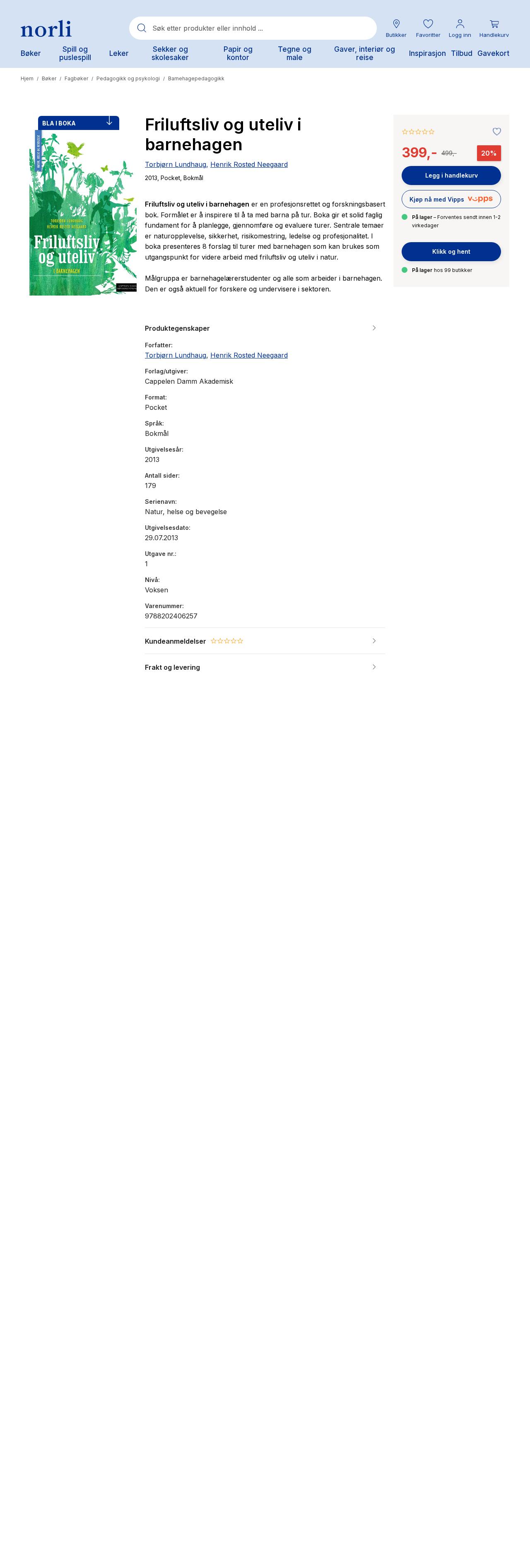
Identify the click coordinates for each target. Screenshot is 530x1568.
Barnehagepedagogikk (196, 78)
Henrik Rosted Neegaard (249, 164)
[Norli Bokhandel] (46, 28)
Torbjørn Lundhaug (175, 164)
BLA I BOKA (59, 123)
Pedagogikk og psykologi (128, 78)
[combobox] (253, 28)
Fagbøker (76, 78)
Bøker (49, 78)
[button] (428, 28)
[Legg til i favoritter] (495, 132)
